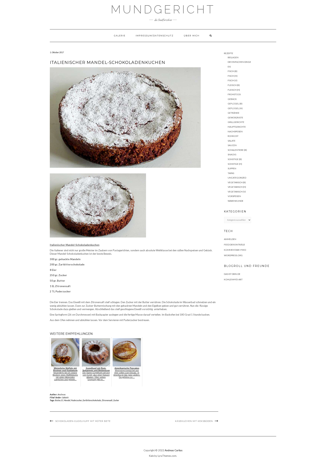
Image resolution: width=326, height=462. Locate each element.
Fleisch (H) (234, 89)
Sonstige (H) (235, 163)
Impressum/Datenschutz (155, 35)
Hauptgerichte (237, 126)
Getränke (233, 112)
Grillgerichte (236, 122)
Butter (58, 400)
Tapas (231, 173)
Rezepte (228, 53)
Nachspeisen (235, 131)
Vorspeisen (234, 196)
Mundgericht (163, 9)
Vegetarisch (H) (237, 186)
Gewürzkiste (235, 117)
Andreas (62, 394)
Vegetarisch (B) (237, 182)
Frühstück (234, 94)
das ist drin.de (232, 274)
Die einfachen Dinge (239, 62)
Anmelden (230, 239)
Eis (229, 66)
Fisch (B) (232, 71)
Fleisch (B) (234, 85)
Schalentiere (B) (237, 150)
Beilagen (233, 57)
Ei (62, 400)
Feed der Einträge (234, 244)
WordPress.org (233, 255)
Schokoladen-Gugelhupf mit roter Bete (83, 421)
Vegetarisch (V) (237, 191)
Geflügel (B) (235, 103)
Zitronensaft (107, 400)
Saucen (232, 145)
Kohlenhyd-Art (233, 279)
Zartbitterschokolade (91, 400)
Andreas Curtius (173, 450)
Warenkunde (235, 200)
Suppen (232, 168)
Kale (151, 455)
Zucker (116, 400)
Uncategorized (237, 177)
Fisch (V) (232, 80)
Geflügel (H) (235, 108)
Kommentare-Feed (235, 249)
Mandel (67, 400)
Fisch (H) (233, 75)
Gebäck (65, 397)
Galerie (119, 35)
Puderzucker (76, 400)
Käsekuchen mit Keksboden (194, 421)
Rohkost (233, 136)
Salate (231, 140)
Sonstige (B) (235, 159)
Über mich (191, 35)
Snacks (232, 154)
